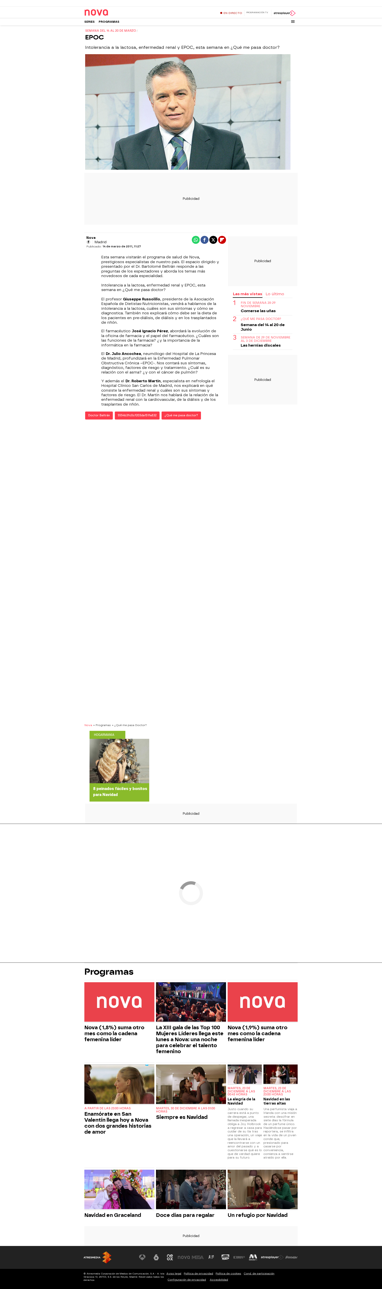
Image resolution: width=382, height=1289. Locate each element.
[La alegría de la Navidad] (245, 1075)
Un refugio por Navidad (257, 1215)
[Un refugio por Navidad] (263, 1190)
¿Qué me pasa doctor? (181, 415)
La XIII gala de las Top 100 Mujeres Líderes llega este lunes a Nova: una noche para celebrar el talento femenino (189, 1039)
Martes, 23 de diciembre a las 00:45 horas (241, 1091)
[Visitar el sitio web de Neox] (170, 1257)
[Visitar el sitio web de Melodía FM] (253, 1257)
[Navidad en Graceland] (119, 1190)
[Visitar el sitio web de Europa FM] (239, 1257)
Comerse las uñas (258, 311)
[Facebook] (88, 242)
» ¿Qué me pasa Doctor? (129, 725)
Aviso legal (173, 1273)
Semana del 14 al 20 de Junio (263, 327)
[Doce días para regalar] (191, 1190)
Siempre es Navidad (182, 1117)
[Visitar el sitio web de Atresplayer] (272, 1257)
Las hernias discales (261, 345)
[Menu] (293, 21)
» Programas (102, 725)
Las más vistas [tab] (247, 294)
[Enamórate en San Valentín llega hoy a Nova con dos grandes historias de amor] (119, 1085)
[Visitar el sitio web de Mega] (198, 1257)
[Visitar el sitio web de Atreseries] (211, 1257)
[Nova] (109, 13)
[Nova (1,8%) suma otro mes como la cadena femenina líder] (119, 1002)
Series (89, 22)
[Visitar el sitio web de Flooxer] (291, 1257)
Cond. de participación (259, 1273)
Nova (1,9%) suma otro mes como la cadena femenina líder (257, 1033)
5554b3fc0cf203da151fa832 (137, 415)
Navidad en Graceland (112, 1215)
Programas (109, 22)
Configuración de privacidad (187, 1279)
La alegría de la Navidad (241, 1101)
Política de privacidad (198, 1273)
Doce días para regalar (185, 1215)
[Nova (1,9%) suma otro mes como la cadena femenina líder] (263, 1002)
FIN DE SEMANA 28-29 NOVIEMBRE (258, 304)
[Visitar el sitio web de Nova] (184, 1257)
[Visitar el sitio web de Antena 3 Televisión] (142, 1257)
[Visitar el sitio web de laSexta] (156, 1257)
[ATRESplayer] (284, 13)
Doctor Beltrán (99, 415)
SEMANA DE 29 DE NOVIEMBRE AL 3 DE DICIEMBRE (265, 339)
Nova (88, 725)
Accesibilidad (219, 1279)
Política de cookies (228, 1273)
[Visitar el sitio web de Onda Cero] (225, 1257)
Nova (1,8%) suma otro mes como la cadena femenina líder (114, 1033)
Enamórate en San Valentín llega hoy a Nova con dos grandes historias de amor (117, 1123)
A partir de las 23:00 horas (107, 1108)
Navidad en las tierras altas (276, 1101)
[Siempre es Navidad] (191, 1085)
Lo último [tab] (275, 294)
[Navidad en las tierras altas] (280, 1075)
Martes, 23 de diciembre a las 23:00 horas (277, 1091)
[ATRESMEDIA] (97, 1257)
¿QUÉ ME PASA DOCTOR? (261, 319)
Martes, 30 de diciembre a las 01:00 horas (185, 1110)
